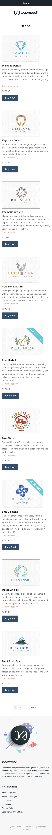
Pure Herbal (9, 360)
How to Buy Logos (9, 797)
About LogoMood (9, 793)
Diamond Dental (11, 65)
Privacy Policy (8, 808)
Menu (26, 3)
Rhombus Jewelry (12, 212)
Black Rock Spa (11, 661)
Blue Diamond (10, 511)
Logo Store (6, 800)
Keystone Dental (11, 140)
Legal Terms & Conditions (12, 812)
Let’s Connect (7, 804)
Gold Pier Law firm (12, 286)
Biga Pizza (8, 438)
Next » (33, 707)
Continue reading (10, 86)
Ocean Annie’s (10, 589)
